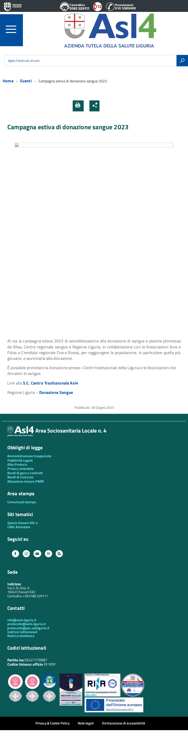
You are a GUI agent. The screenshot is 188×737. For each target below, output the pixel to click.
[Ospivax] (49, 688)
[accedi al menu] (14, 29)
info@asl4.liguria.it (21, 620)
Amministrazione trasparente (29, 456)
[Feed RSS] (59, 554)
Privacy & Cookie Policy (52, 723)
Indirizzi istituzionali (22, 632)
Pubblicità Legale (20, 460)
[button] (105, 106)
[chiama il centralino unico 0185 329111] (74, 10)
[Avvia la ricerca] (182, 60)
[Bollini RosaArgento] (15, 705)
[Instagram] (26, 554)
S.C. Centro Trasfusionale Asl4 (50, 383)
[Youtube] (37, 554)
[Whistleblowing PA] (71, 704)
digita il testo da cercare (23, 60)
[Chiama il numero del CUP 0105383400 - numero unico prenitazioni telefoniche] (121, 10)
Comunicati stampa (21, 502)
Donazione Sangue (56, 392)
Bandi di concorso (20, 477)
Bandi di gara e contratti (25, 473)
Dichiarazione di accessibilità (123, 723)
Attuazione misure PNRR (25, 481)
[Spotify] (48, 554)
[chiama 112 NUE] (97, 10)
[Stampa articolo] (78, 105)
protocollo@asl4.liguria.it (26, 624)
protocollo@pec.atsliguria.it (28, 628)
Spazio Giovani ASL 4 (22, 522)
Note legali (86, 723)
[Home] (110, 30)
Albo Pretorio (17, 464)
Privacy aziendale (20, 468)
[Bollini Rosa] (15, 688)
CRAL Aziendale (18, 527)
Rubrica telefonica (20, 635)
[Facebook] (15, 554)
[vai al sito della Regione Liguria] (13, 7)
